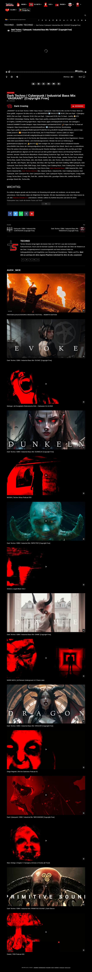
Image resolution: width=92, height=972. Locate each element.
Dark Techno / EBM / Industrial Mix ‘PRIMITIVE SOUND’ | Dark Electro (31, 908)
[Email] (37, 259)
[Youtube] (49, 20)
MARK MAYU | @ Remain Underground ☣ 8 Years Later (25, 680)
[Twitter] (42, 20)
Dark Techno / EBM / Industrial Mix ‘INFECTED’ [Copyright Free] (28, 543)
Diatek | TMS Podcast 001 (15, 954)
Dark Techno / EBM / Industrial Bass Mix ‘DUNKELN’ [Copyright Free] (30, 452)
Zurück (9, 224)
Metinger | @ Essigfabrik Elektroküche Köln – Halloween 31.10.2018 (30, 406)
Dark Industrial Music (57, 168)
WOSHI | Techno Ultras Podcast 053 (19, 497)
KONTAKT (57, 967)
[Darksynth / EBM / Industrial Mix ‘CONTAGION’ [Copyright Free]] (9, 229)
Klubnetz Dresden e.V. (20, 198)
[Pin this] (31, 214)
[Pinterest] (46, 20)
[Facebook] (39, 20)
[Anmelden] (85, 20)
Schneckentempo (13, 19)
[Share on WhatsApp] (21, 214)
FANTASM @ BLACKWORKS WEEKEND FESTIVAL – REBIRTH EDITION (32, 315)
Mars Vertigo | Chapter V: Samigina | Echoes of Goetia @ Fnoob (28, 863)
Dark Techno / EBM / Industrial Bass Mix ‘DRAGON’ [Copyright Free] (30, 726)
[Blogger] (71, 20)
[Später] (78, 20)
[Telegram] (56, 20)
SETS (52, 967)
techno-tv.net (67, 967)
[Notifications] (82, 20)
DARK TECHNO (25, 25)
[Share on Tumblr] (26, 214)
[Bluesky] (67, 20)
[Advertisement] (46, 953)
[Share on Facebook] (10, 214)
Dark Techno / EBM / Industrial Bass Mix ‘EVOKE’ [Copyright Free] (29, 360)
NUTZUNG (48, 967)
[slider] (42, 72)
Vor (84, 224)
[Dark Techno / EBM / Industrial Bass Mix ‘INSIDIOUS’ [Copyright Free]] (82, 229)
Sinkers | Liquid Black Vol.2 (16, 589)
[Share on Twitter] (15, 214)
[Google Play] (60, 20)
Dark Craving (21, 106)
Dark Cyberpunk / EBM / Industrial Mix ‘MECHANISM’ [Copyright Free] (30, 817)
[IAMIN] (74, 20)
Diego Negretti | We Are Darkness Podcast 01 (22, 771)
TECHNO (9, 25)
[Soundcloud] (64, 20)
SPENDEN (36, 967)
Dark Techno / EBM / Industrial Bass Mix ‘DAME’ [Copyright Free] (29, 634)
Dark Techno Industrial (29, 171)
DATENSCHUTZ (42, 967)
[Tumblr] (30, 259)
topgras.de (62, 967)
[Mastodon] (53, 20)
